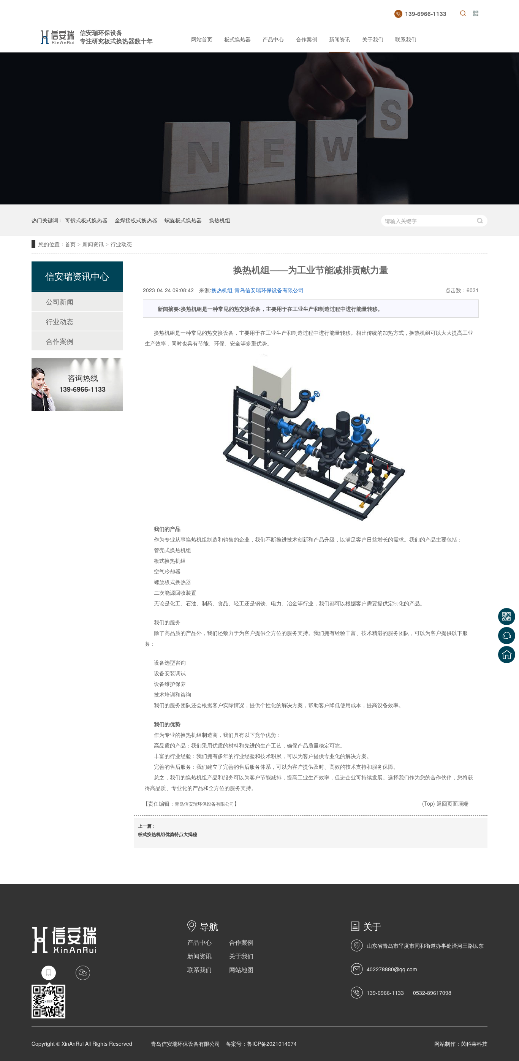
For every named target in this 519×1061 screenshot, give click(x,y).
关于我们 (372, 39)
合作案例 (306, 39)
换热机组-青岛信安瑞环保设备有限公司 (257, 290)
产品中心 (273, 39)
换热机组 (219, 220)
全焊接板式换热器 (136, 220)
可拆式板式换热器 (86, 220)
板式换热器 (237, 39)
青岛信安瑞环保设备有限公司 (204, 803)
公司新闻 (59, 301)
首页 (70, 244)
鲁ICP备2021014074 (272, 1043)
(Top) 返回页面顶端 (445, 803)
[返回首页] (506, 654)
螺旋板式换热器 (183, 220)
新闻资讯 (339, 39)
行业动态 (121, 244)
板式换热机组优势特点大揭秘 (167, 834)
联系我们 (405, 39)
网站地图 (241, 969)
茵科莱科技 (474, 1043)
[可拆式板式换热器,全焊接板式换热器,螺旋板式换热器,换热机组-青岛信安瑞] (57, 42)
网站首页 (201, 39)
